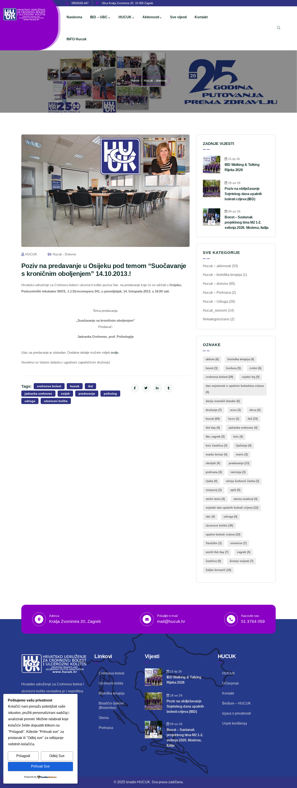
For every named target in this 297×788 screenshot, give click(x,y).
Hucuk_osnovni (215, 310)
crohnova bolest (49, 386)
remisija (237, 472)
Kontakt (228, 693)
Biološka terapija (112, 693)
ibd (90, 386)
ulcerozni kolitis (56, 401)
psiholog (110, 393)
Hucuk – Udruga (215, 301)
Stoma (104, 718)
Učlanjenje (230, 683)
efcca (254, 410)
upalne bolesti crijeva (223, 534)
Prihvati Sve (40, 766)
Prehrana (106, 728)
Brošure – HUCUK (236, 703)
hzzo (233, 418)
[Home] (24, 14)
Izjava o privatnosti (236, 713)
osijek (65, 393)
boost (211, 368)
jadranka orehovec (38, 393)
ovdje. (115, 352)
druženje (214, 410)
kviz (238, 436)
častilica (213, 561)
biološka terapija (240, 359)
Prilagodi (23, 756)
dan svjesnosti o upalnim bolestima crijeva (235, 389)
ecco (235, 410)
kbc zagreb (215, 436)
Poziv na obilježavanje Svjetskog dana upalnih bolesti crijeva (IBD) (243, 194)
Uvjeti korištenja (234, 723)
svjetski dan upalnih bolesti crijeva (232, 507)
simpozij (214, 490)
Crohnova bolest (111, 673)
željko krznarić (218, 570)
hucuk (74, 386)
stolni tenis (215, 499)
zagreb (243, 552)
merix (242, 454)
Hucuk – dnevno (215, 283)
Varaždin (214, 543)
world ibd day (217, 552)
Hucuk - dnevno (155, 80)
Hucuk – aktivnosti (217, 266)
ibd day (213, 427)
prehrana (214, 472)
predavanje (86, 393)
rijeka (211, 481)
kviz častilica (216, 445)
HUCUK (31, 254)
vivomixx (238, 543)
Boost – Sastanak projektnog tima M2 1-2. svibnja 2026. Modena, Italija (247, 222)
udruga (30, 401)
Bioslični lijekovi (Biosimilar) (111, 705)
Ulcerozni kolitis (111, 683)
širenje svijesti (241, 561)
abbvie (212, 359)
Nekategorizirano (216, 319)
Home (135, 80)
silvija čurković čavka (242, 481)
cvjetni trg (250, 377)
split (235, 490)
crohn (255, 368)
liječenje (243, 445)
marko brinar (216, 454)
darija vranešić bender (223, 401)
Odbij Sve (57, 756)
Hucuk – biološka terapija (222, 275)
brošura (233, 368)
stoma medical (245, 499)
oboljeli (213, 463)
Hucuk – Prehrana (217, 292)
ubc (210, 516)
